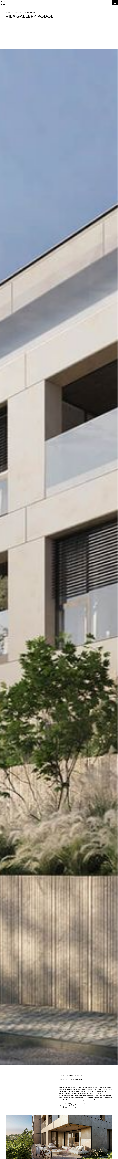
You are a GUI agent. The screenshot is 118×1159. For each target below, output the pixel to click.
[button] (115, 2)
